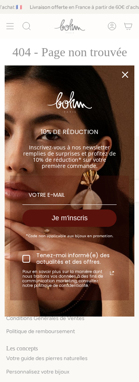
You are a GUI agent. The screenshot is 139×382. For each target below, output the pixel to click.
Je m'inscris (70, 218)
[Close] (125, 74)
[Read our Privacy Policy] (112, 273)
